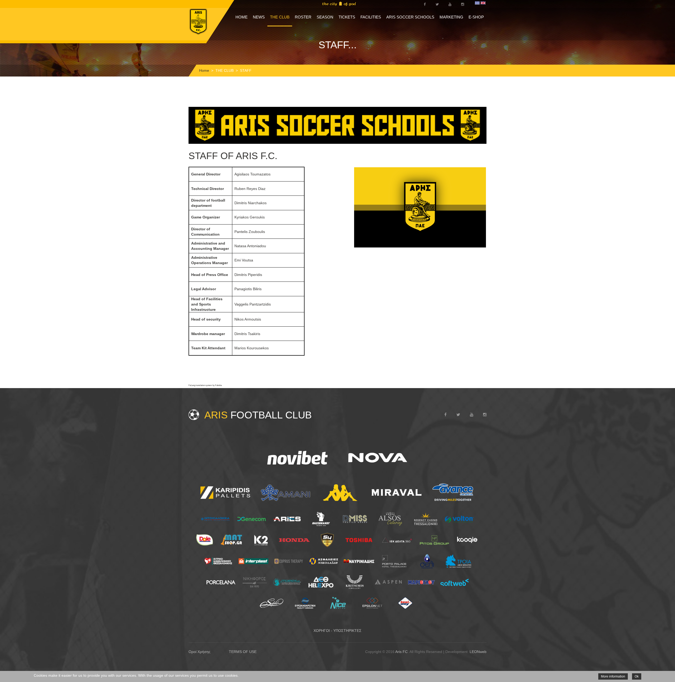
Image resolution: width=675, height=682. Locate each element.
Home (204, 70)
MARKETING (451, 17)
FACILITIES (370, 17)
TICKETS (347, 17)
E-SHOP (476, 17)
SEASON (325, 17)
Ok (637, 676)
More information (613, 676)
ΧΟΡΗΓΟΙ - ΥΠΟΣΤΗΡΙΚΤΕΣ (337, 630)
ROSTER (303, 17)
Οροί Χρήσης (199, 652)
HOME (241, 17)
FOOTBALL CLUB (258, 415)
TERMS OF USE (243, 652)
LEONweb (478, 652)
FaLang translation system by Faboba (205, 385)
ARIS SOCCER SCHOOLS (410, 17)
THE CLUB (280, 17)
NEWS (259, 17)
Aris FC (401, 652)
